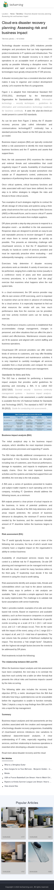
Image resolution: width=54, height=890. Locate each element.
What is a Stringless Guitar (14, 764)
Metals (7, 773)
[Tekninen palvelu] (13, 4)
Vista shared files (11, 786)
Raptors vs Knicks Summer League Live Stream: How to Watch (28, 781)
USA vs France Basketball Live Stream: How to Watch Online (28, 777)
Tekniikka (19, 14)
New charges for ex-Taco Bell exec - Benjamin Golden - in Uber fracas (28, 769)
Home (12, 14)
